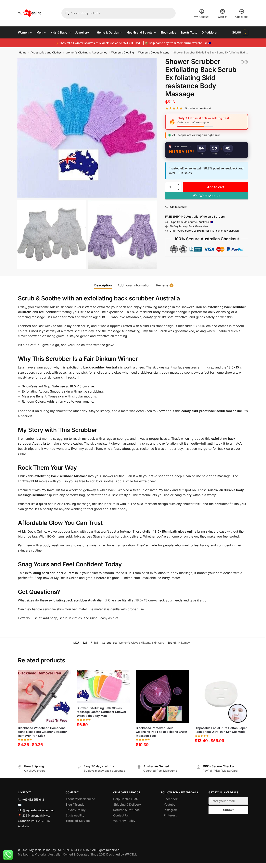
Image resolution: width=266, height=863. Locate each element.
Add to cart (215, 187)
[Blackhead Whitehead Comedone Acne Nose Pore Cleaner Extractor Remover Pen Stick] (44, 696)
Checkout (241, 16)
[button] (240, 32)
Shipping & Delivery (127, 804)
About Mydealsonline (81, 799)
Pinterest (170, 815)
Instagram (171, 810)
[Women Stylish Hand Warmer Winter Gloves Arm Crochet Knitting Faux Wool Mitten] (246, 62)
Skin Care (158, 642)
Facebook (171, 799)
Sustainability (75, 815)
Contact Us (121, 815)
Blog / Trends (75, 804)
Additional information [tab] (134, 285)
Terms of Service (78, 821)
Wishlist (222, 16)
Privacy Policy (75, 810)
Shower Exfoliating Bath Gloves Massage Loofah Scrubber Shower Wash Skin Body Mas (101, 712)
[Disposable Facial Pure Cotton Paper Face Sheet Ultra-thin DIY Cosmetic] (221, 696)
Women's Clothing (122, 52)
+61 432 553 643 (33, 799)
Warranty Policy (124, 821)
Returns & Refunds (126, 810)
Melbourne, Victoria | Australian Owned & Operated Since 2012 (77, 854)
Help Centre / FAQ (125, 799)
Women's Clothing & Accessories (86, 52)
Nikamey (184, 642)
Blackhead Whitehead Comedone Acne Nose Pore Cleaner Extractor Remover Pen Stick (42, 732)
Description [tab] (103, 285)
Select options (44, 753)
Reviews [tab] (164, 285)
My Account (201, 16)
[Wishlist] (65, 676)
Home (22, 52)
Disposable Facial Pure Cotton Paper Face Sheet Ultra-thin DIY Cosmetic (221, 730)
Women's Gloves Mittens (153, 52)
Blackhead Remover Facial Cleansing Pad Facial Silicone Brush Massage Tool (161, 732)
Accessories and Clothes (46, 52)
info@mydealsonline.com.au (36, 810)
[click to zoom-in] (87, 128)
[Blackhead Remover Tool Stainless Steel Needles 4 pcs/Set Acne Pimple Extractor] (242, 62)
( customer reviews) (198, 108)
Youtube (169, 804)
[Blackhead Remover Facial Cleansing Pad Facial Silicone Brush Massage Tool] (162, 696)
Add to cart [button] (103, 734)
